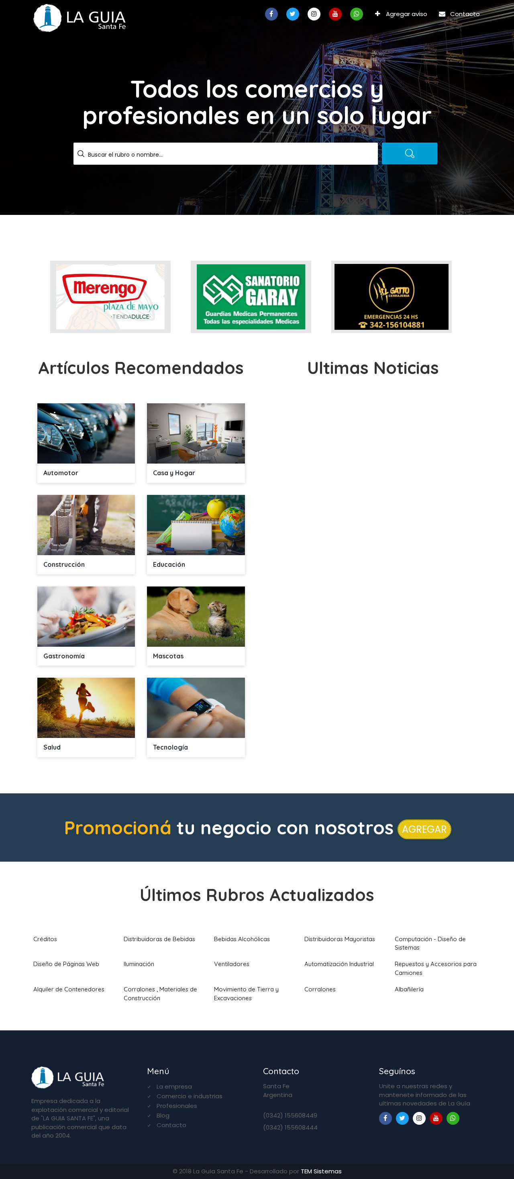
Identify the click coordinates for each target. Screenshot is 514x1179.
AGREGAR (424, 829)
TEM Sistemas (321, 1171)
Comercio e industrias (189, 1096)
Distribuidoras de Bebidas (159, 939)
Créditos (45, 939)
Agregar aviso (405, 14)
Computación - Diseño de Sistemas (430, 943)
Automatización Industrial (339, 964)
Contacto (464, 14)
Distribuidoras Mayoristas (339, 939)
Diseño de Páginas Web (66, 964)
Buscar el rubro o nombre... (125, 155)
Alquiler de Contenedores (68, 989)
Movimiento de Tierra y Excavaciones (246, 993)
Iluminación (139, 964)
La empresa (174, 1086)
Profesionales (177, 1105)
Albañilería (409, 989)
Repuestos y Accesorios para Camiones (436, 968)
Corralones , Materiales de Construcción (160, 993)
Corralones (320, 989)
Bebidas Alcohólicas (242, 939)
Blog (163, 1115)
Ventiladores (231, 964)
